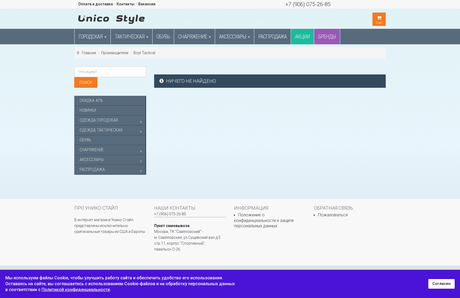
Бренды (327, 36)
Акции (302, 36)
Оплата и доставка (95, 4)
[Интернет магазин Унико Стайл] (111, 18)
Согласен (441, 283)
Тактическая (130, 36)
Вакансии (146, 4)
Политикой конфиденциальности (76, 289)
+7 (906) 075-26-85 (308, 4)
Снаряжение (193, 36)
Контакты (125, 4)
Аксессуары (233, 36)
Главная (89, 53)
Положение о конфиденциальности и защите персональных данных (264, 220)
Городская (91, 36)
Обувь (163, 36)
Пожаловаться (333, 214)
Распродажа (272, 36)
